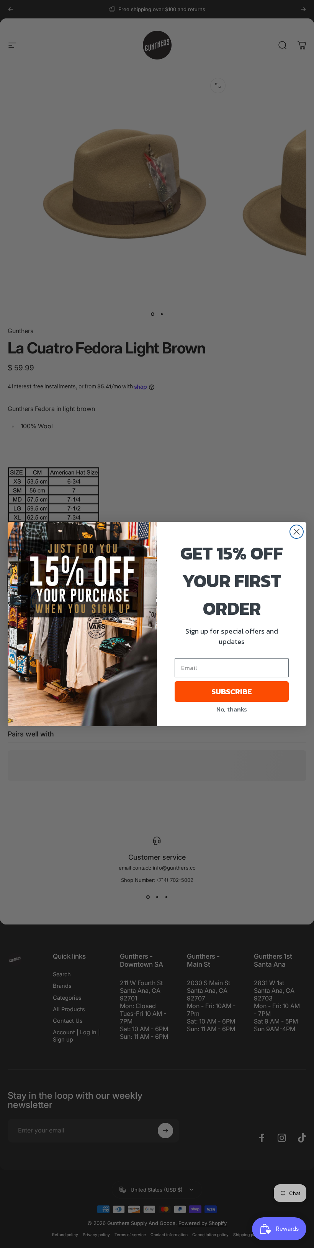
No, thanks (231, 709)
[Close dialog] (296, 531)
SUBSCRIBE (231, 691)
